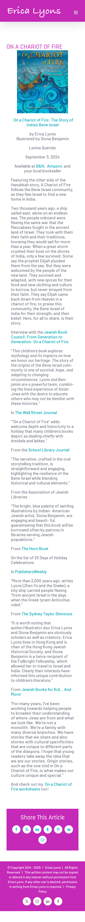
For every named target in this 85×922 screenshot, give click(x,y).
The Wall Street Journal (36, 412)
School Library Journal (49, 449)
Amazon (54, 165)
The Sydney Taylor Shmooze (47, 613)
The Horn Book (34, 548)
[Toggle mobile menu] (76, 12)
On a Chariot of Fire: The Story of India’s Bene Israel (43, 122)
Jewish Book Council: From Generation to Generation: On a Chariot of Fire (39, 337)
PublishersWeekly (31, 571)
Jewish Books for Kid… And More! (41, 692)
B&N (40, 165)
